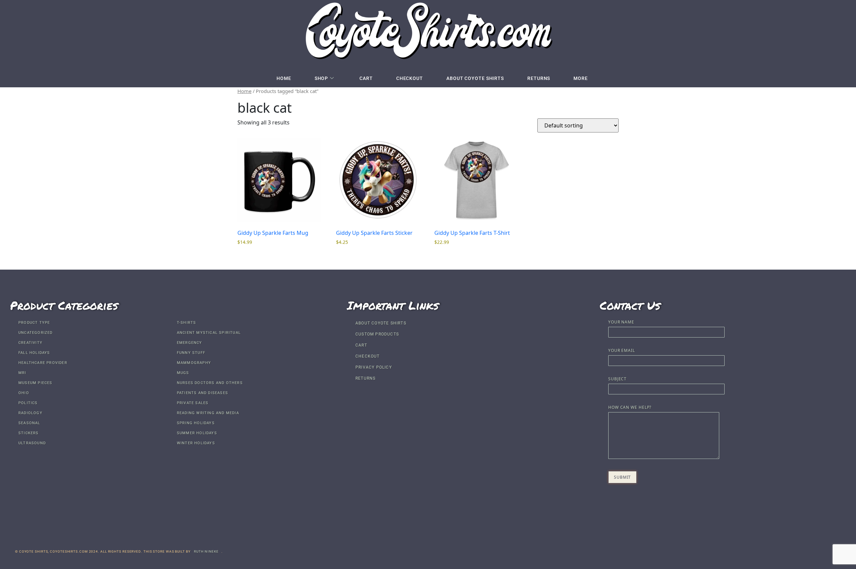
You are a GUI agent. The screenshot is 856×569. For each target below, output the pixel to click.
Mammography (194, 363)
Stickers (28, 433)
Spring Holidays (196, 423)
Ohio (23, 393)
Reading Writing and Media (208, 413)
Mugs (183, 373)
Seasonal (29, 423)
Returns (538, 78)
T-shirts (186, 322)
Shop (321, 78)
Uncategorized (35, 332)
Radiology (30, 413)
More (580, 78)
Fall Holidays (34, 353)
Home (284, 78)
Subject (617, 379)
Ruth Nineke (206, 551)
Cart (366, 78)
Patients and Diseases (202, 393)
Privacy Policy (373, 367)
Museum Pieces (35, 383)
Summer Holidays (197, 433)
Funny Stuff (191, 353)
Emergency (189, 343)
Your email (621, 351)
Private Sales (193, 403)
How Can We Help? (629, 407)
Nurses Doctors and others (210, 383)
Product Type (34, 322)
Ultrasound (32, 443)
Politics (28, 403)
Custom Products (377, 334)
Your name (621, 322)
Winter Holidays (196, 443)
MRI (22, 373)
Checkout (409, 78)
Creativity (30, 343)
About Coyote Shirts (475, 78)
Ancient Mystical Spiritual (209, 332)
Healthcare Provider (42, 363)
